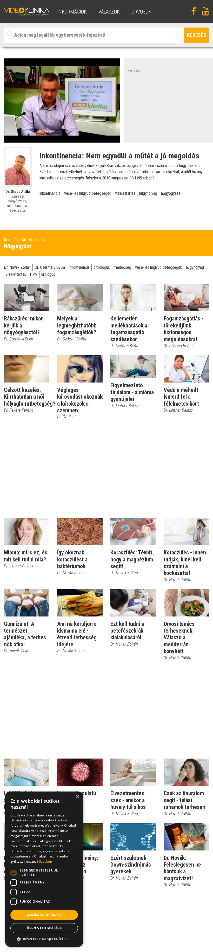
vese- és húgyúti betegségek (87, 193)
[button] (44, 939)
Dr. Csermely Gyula (50, 267)
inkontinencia (49, 193)
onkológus (102, 267)
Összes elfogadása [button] (44, 915)
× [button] (77, 797)
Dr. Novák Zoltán (17, 267)
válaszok (109, 12)
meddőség (122, 267)
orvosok (141, 12)
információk (72, 12)
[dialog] (44, 869)
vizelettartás (125, 193)
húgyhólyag (148, 193)
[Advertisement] (170, 105)
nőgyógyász (171, 193)
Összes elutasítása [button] (44, 928)
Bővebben (44, 861)
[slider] (61, 138)
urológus (48, 274)
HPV (33, 274)
